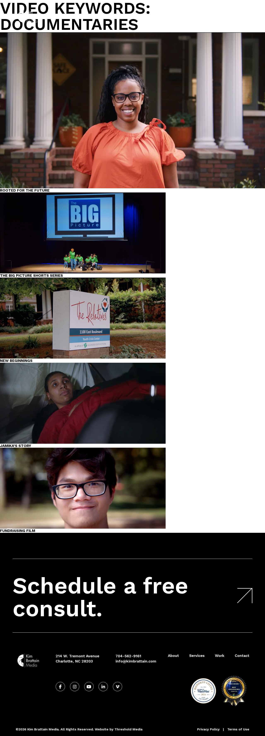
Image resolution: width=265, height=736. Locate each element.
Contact (233, 16)
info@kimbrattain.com (136, 661)
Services (188, 16)
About (166, 16)
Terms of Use (238, 729)
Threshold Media (128, 729)
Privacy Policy (208, 729)
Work (208, 16)
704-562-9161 (237, 7)
